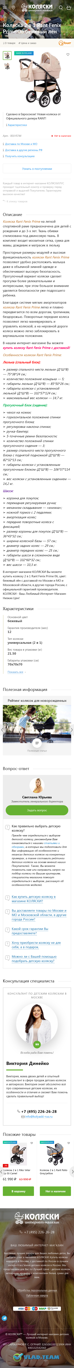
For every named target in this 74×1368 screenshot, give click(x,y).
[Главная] (5, 17)
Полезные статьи (37, 750)
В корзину (18, 1191)
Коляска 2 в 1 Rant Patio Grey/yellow (53, 1171)
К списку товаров (17, 201)
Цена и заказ (28, 42)
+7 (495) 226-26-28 (39, 1111)
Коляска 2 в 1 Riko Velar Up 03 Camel (16, 1171)
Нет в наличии (55, 1191)
